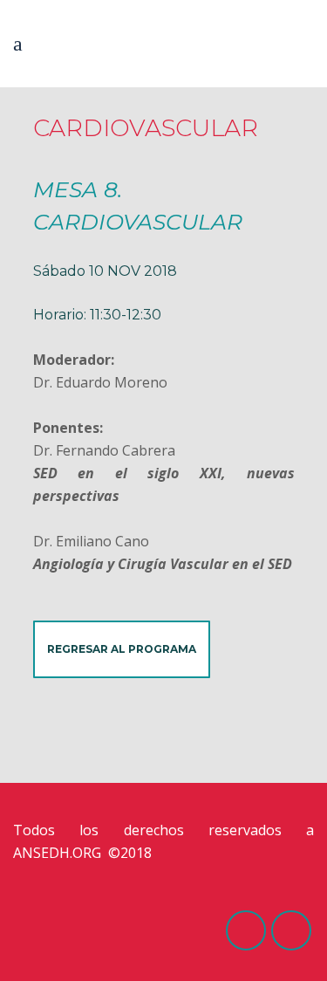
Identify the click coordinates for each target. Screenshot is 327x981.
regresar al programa (121, 648)
